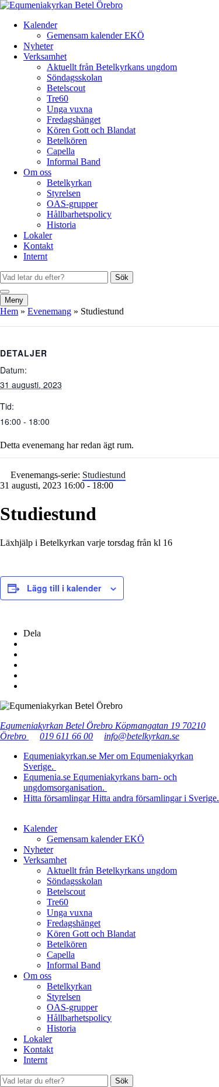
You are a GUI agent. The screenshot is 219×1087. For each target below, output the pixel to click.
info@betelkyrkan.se (141, 736)
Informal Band (73, 162)
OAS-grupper (72, 204)
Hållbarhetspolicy (79, 214)
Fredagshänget (73, 119)
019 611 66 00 (66, 736)
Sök (121, 277)
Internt (35, 256)
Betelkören (67, 141)
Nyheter (38, 46)
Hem (9, 311)
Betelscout (66, 88)
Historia (61, 225)
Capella (61, 151)
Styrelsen (64, 193)
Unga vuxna (69, 109)
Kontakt (38, 246)
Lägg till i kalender (64, 588)
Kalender (40, 25)
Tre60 (57, 98)
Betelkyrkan (69, 183)
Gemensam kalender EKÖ (95, 35)
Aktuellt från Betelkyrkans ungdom (112, 67)
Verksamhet (45, 56)
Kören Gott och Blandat (91, 130)
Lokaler (37, 235)
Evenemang (49, 311)
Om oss (37, 172)
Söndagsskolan (74, 77)
